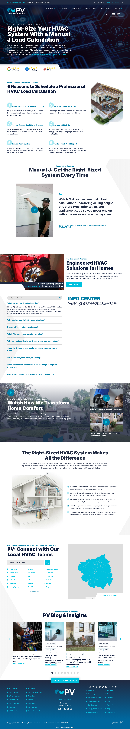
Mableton (49, 580)
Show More (34, 592)
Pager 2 (55, 673)
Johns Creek (13, 580)
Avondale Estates (52, 569)
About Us (110, 705)
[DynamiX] (117, 723)
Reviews (110, 690)
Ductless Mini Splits (35, 692)
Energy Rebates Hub (95, 709)
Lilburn (30, 580)
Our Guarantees (93, 705)
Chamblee (31, 573)
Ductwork (59, 646)
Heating (21, 654)
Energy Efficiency (50, 646)
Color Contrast (72, 727)
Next (120, 639)
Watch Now (73, 284)
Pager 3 (59, 673)
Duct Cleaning (14, 703)
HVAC (15, 654)
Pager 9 (78, 673)
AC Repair (31, 688)
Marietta (12, 583)
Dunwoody (50, 576)
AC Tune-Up (32, 707)
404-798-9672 (112, 2)
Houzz (106, 687)
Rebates (59, 653)
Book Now (116, 14)
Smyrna (48, 587)
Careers (110, 697)
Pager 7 (71, 673)
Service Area (111, 694)
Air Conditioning (30, 654)
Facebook (87, 687)
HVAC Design (13, 711)
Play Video (34, 209)
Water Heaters (14, 696)
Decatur (12, 576)
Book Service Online (110, 596)
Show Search (106, 14)
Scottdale (31, 587)
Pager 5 (65, 673)
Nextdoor (116, 687)
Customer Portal (93, 701)
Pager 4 (62, 673)
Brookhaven (13, 573)
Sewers (31, 700)
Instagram (100, 687)
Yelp (109, 687)
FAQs (108, 701)
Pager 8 (74, 673)
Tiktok (103, 687)
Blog (108, 709)
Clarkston (49, 573)
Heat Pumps (13, 692)
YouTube (93, 687)
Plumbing (31, 696)
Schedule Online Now (63, 680)
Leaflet (88, 598)
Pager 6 (68, 673)
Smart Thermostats (35, 711)
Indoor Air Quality (50, 643)
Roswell (48, 583)
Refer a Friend (93, 712)
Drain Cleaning (14, 700)
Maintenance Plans (94, 697)
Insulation (31, 703)
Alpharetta (13, 569)
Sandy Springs (14, 587)
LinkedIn (96, 687)
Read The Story (19, 663)
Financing (91, 694)
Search (47, 562)
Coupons (91, 690)
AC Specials (13, 688)
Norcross (31, 583)
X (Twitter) (90, 687)
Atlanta (30, 569)
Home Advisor (112, 687)
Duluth (30, 576)
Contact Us (111, 712)
